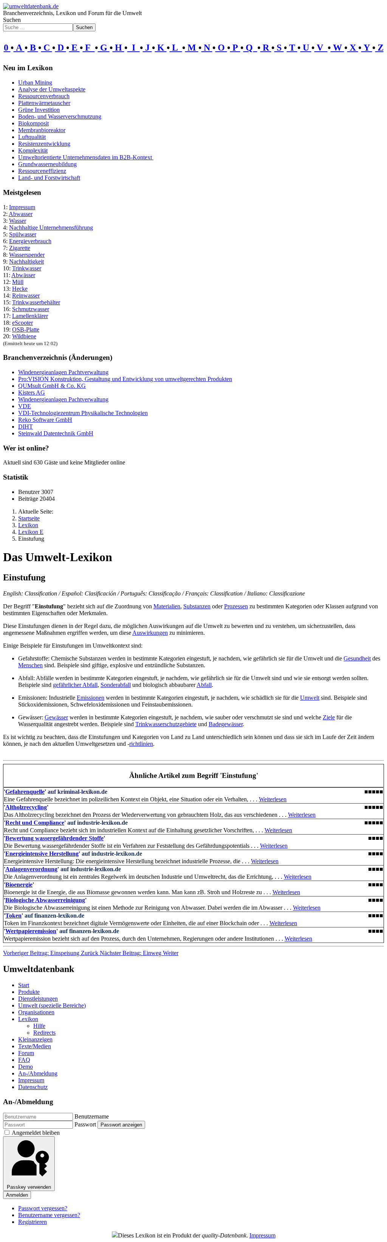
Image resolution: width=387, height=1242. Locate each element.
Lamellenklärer (30, 316)
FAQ (24, 1060)
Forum (26, 1053)
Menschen (30, 665)
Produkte (29, 992)
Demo (25, 1066)
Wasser (17, 221)
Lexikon (28, 1019)
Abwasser (21, 214)
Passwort (85, 1124)
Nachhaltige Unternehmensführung (51, 227)
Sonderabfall (116, 685)
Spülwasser (22, 234)
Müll (17, 282)
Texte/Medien (34, 1046)
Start (23, 985)
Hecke (20, 288)
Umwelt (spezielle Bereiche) (52, 1005)
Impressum (22, 207)
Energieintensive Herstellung (42, 853)
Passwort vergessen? (42, 1208)
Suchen (12, 20)
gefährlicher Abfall (75, 685)
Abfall (204, 685)
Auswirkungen (150, 632)
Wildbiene (24, 336)
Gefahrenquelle (25, 791)
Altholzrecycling (26, 807)
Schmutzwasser (30, 309)
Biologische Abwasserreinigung (45, 900)
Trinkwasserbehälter (36, 302)
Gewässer (56, 717)
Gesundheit (357, 658)
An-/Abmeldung (37, 1073)
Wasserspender (27, 254)
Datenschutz (33, 1087)
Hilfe (39, 1026)
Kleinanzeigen (35, 1039)
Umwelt (309, 697)
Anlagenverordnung (31, 869)
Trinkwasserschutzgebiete (166, 724)
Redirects (44, 1032)
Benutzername (91, 1116)
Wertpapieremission (30, 931)
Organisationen (36, 1012)
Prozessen (236, 606)
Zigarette (19, 248)
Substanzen (197, 606)
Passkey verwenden (29, 1187)
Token (13, 915)
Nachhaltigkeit (26, 261)
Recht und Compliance (34, 822)
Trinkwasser (26, 268)
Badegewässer (226, 724)
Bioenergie (19, 884)
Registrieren (32, 1222)
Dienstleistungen (38, 998)
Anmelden (17, 1195)
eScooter (22, 322)
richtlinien (141, 744)
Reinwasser (26, 295)
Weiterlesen (272, 799)
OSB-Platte (25, 329)
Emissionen (90, 697)
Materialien (166, 606)
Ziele (329, 717)
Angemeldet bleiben (36, 1132)
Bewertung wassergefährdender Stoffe (54, 838)
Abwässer (23, 275)
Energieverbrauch (30, 241)
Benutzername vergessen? (49, 1215)
